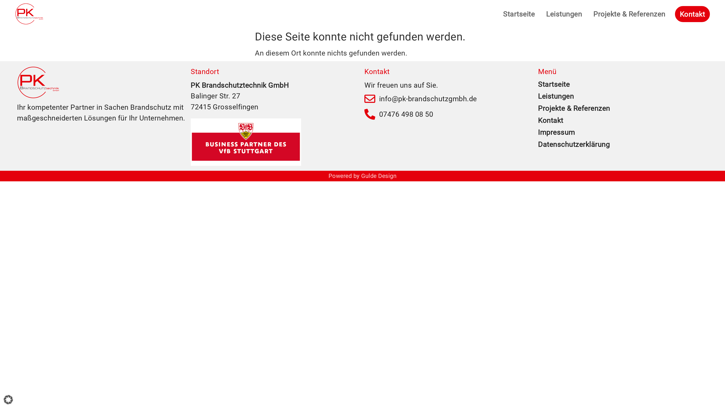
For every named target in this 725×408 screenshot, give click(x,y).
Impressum (556, 132)
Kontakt (550, 120)
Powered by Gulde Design (363, 175)
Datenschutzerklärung (574, 144)
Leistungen (564, 14)
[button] (8, 399)
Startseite (519, 14)
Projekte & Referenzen (629, 14)
